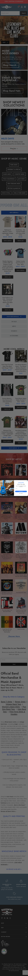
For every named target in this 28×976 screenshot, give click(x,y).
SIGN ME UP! (21, 491)
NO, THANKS (21, 493)
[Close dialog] (27, 480)
